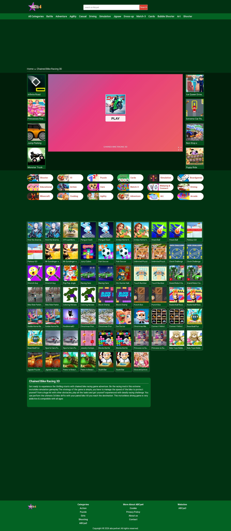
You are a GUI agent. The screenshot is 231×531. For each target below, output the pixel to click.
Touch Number (140, 283)
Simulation (105, 16)
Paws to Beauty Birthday (73, 370)
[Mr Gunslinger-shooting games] (52, 258)
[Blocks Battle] (106, 345)
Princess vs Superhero (143, 348)
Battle (49, 16)
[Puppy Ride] (194, 164)
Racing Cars (86, 283)
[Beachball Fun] (194, 323)
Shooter (187, 16)
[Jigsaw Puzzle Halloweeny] (35, 366)
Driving (93, 16)
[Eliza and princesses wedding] (141, 366)
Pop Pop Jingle (69, 283)
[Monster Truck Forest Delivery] (36, 164)
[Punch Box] (141, 301)
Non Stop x (191, 143)
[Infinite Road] (36, 91)
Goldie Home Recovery (37, 326)
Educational (46, 187)
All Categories (36, 16)
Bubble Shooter (166, 16)
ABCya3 (83, 523)
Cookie (133, 508)
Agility (73, 16)
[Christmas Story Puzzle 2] (88, 323)
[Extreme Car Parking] (194, 115)
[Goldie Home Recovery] (35, 323)
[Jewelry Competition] (88, 345)
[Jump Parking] (36, 140)
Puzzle (103, 178)
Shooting (83, 519)
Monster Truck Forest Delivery (36, 167)
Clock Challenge (176, 261)
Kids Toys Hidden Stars (179, 348)
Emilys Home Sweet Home (127, 240)
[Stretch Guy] (35, 280)
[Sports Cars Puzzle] (52, 345)
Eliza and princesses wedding (146, 370)
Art (179, 16)
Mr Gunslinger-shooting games (58, 261)
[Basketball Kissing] (176, 301)
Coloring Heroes (70, 305)
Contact (133, 519)
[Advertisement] (115, 40)
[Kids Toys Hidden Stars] (176, 345)
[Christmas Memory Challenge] (141, 323)
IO (71, 178)
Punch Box (138, 305)
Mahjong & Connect (165, 187)
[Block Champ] (106, 301)
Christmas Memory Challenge (146, 326)
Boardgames (196, 178)
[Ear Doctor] (123, 323)
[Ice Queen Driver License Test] (194, 91)
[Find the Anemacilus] (35, 237)
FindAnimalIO (68, 326)
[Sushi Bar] (106, 366)
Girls (83, 515)
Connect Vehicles (159, 326)
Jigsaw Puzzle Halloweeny (39, 370)
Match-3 (141, 16)
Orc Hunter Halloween (125, 283)
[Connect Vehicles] (159, 323)
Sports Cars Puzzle (53, 348)
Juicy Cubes (86, 261)
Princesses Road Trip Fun (36, 118)
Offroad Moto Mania (71, 240)
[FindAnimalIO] (70, 323)
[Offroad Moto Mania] (70, 237)
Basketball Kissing (177, 305)
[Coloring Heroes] (70, 301)
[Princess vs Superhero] (141, 345)
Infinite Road (34, 94)
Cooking (74, 196)
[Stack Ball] (159, 237)
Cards (151, 16)
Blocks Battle (104, 348)
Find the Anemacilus (36, 240)
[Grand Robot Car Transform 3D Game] (176, 280)
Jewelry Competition (90, 348)
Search (143, 7)
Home (30, 68)
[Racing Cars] (88, 280)
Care (102, 187)
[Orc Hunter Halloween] (123, 280)
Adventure (61, 16)
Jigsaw (117, 16)
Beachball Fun (193, 326)
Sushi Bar (103, 370)
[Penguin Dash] (88, 237)
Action (73, 187)
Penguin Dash (87, 240)
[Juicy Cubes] (88, 258)
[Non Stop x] (194, 140)
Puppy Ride (191, 167)
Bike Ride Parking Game (38, 305)
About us (133, 515)
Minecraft (45, 196)
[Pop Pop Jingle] (70, 280)
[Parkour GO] (194, 237)
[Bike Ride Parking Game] (35, 301)
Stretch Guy (33, 283)
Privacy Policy (133, 512)
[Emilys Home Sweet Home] (123, 237)
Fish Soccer (104, 261)
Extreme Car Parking (194, 118)
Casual (82, 16)
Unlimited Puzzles (141, 261)
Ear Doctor (120, 326)
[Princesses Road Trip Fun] (36, 115)
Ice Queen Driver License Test (194, 94)
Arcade (193, 196)
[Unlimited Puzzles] (141, 258)
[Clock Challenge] (176, 258)
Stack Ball (156, 240)
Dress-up (129, 16)
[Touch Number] (141, 280)
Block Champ (104, 305)
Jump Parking (34, 143)
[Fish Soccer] (106, 258)
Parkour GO (192, 240)
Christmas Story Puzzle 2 (92, 326)
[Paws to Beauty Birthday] (70, 366)
